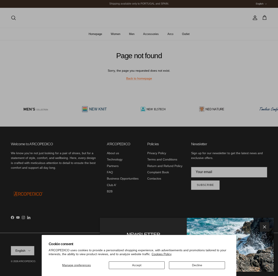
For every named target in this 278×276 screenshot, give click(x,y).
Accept (136, 265)
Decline (197, 265)
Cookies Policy (162, 254)
